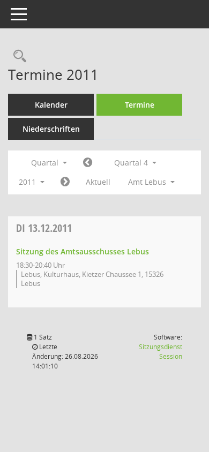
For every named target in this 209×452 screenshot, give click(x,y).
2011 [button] (28, 182)
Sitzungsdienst (160, 351)
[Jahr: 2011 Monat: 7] (87, 162)
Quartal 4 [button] (132, 162)
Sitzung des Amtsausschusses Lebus (82, 251)
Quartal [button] (46, 162)
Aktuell (98, 182)
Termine (139, 105)
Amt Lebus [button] (148, 182)
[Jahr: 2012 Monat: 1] (65, 182)
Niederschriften (51, 129)
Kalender (51, 105)
